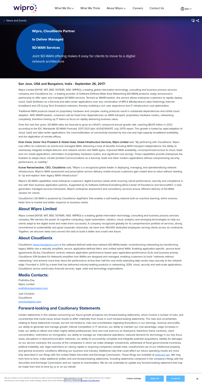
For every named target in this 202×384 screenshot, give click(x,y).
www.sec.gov (162, 355)
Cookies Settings (133, 378)
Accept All (175, 378)
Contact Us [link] (157, 8)
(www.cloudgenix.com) (46, 244)
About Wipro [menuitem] (115, 8)
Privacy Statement (73, 381)
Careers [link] (138, 8)
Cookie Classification (91, 381)
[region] (101, 379)
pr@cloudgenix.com (29, 301)
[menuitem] (186, 9)
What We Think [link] (90, 8)
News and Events (16, 20)
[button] (192, 20)
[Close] (197, 378)
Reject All (155, 378)
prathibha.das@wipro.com (33, 288)
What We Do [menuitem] (63, 8)
